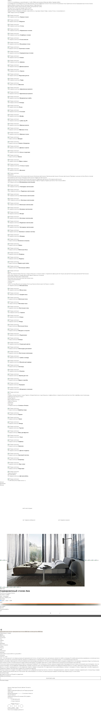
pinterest (21, 706)
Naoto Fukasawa (4, 645)
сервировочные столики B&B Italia (21, 631)
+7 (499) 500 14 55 (12, 480)
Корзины (34, 284)
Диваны (10, 5)
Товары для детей (12, 473)
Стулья (9, 3)
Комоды (10, 8)
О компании (25, 693)
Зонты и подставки (36, 11)
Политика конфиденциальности (16, 709)
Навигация (14, 687)
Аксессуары (86, 395)
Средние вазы (24, 276)
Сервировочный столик (12, 591)
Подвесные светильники (41, 177)
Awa (1, 639)
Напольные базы (31, 180)
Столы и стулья (11, 2)
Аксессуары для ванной (76, 273)
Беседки (10, 11)
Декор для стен (57, 273)
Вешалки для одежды (21, 284)
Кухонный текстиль (67, 395)
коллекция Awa (34, 631)
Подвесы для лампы (50, 180)
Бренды (2, 485)
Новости (31, 693)
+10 (11, 14)
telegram (9, 706)
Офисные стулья (28, 9)
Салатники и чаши (38, 395)
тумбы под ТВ (28, 8)
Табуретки (21, 3)
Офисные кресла (12, 9)
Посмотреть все (50, 678)
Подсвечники (11, 281)
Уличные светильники (64, 176)
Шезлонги (39, 5)
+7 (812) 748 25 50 (15, 701)
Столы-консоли (52, 3)
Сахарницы (10, 402)
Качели (42, 11)
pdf (0, 610)
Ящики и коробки (50, 284)
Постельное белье (15, 279)
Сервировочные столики (82, 3)
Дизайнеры (3, 483)
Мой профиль (27, 696)
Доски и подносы (57, 395)
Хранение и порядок (19, 275)
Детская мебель (12, 474)
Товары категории (14, 15)
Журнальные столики (33, 3)
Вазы (9, 273)
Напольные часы (12, 278)
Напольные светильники (52, 176)
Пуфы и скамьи (48, 11)
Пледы (9, 279)
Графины (10, 401)
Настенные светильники (40, 176)
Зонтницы (29, 284)
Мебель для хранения (38, 2)
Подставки (10, 404)
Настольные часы (29, 278)
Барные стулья (15, 3)
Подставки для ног (29, 5)
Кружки (18, 396)
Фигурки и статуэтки (36, 273)
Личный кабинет (21, 687)
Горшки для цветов (65, 273)
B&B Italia (2, 588)
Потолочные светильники (14, 176)
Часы (11, 273)
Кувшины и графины (48, 395)
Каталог (2, 482)
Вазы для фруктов (12, 399)
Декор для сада (28, 275)
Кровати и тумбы (28, 2)
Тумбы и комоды (12, 284)
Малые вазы (18, 276)
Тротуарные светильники (55, 179)
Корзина (15, 696)
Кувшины (14, 401)
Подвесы (42, 180)
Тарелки (13, 398)
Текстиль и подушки (26, 273)
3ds (1, 607)
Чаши (18, 399)
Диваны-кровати (16, 5)
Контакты (28, 687)
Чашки (21, 396)
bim (3, 607)
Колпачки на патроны (17, 180)
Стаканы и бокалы (12, 395)
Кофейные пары (12, 396)
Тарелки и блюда (29, 395)
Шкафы (22, 8)
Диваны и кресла (19, 2)
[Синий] (50, 604)
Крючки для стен (41, 284)
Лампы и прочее (89, 176)
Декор (9, 272)
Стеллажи (17, 8)
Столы (26, 3)
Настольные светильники (27, 176)
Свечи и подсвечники (47, 273)
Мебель (10, 0)
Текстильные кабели (60, 180)
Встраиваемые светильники (15, 177)
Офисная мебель (48, 2)
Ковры (19, 273)
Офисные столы (20, 9)
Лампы (25, 180)
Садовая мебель (56, 2)
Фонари (22, 179)
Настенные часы (20, 278)
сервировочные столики (6, 631)
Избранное (10, 696)
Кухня (9, 393)
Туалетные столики (71, 3)
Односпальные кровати (25, 6)
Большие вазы (11, 276)
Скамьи (91, 3)
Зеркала (15, 273)
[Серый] (50, 605)
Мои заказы (21, 696)
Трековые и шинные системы (77, 176)
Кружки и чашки (21, 395)
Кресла (22, 5)
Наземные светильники (14, 179)
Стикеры (10, 282)
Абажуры (10, 180)
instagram (17, 706)
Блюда (9, 398)
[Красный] (50, 603)
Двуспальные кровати (13, 6)
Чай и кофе (75, 395)
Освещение (10, 174)
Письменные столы (61, 3)
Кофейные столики (43, 3)
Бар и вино (80, 395)
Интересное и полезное (38, 275)
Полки (13, 8)
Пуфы (35, 5)
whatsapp (13, 706)
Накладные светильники (28, 177)
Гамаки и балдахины (17, 11)
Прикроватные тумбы (36, 6)
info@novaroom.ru (21, 480)
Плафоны (38, 180)
